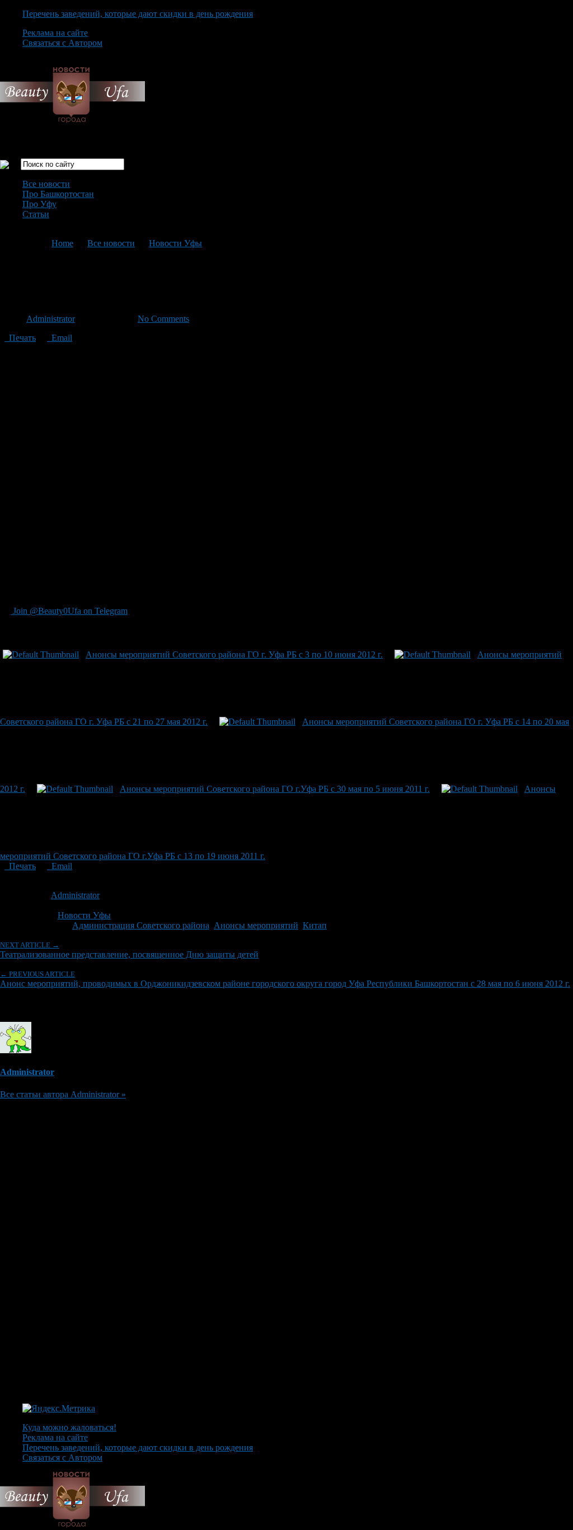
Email (59, 337)
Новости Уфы (175, 243)
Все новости (46, 184)
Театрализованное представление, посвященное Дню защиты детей (129, 950)
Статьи (35, 214)
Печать (20, 337)
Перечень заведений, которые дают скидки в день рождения (137, 13)
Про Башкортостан (58, 194)
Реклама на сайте (55, 32)
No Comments (163, 318)
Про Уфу (39, 204)
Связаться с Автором (62, 43)
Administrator (50, 318)
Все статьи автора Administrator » (63, 1094)
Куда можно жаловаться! (69, 1427)
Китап (315, 925)
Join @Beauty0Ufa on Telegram (69, 611)
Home (62, 243)
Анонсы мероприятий (256, 925)
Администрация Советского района (140, 925)
